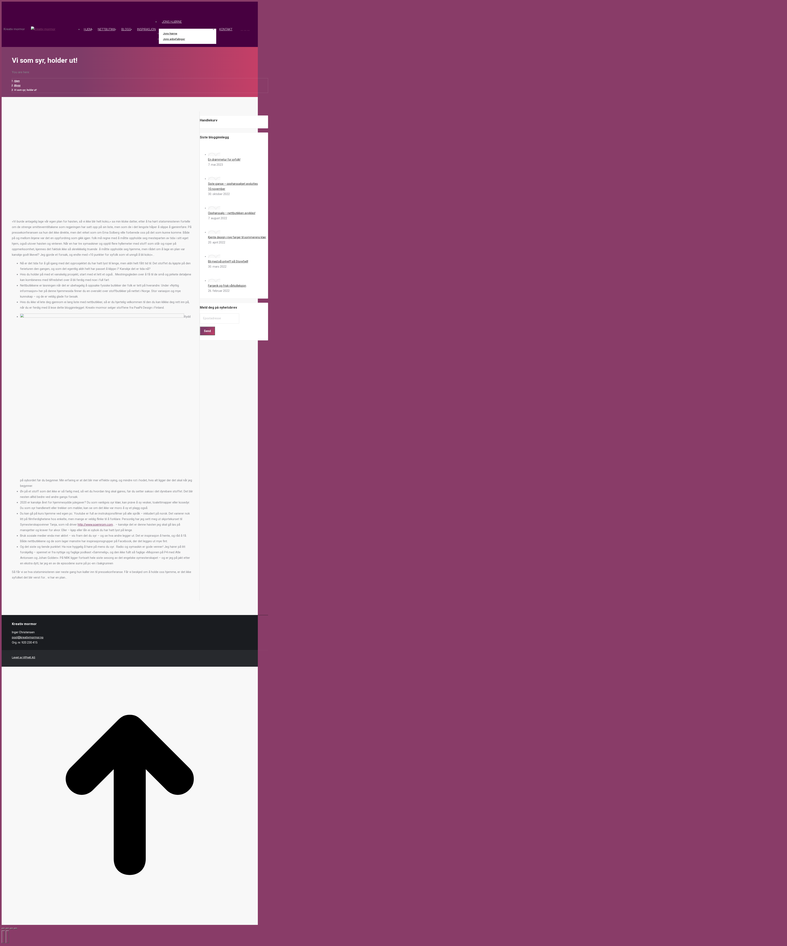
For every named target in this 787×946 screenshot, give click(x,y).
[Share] (7, 928)
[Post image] (214, 154)
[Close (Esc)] (3, 928)
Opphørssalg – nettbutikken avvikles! (231, 213)
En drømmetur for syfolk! (224, 159)
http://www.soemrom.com (95, 524)
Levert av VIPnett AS (23, 657)
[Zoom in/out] (15, 928)
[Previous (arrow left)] (3, 936)
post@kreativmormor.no (27, 637)
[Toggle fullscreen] (11, 928)
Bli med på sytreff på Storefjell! (228, 261)
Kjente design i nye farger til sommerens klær (237, 237)
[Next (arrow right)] (7, 936)
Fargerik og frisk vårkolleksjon (227, 285)
